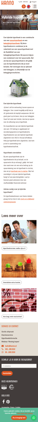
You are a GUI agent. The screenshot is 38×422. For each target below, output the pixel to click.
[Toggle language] (28, 6)
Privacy (12, 407)
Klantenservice (7, 335)
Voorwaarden (5, 407)
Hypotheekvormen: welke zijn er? (14, 248)
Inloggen (33, 2)
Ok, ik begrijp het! (19, 417)
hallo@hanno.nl (11, 346)
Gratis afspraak (8, 331)
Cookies (17, 407)
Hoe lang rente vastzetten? (12, 316)
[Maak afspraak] (24, 6)
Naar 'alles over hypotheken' (11, 22)
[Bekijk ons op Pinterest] (8, 401)
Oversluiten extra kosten (11, 282)
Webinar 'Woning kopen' (10, 341)
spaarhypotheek (16, 40)
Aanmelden (7, 373)
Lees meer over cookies (25, 413)
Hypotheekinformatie (9, 338)
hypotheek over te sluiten (19, 171)
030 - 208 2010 (24, 2)
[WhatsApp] (33, 417)
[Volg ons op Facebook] (4, 401)
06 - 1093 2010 (10, 352)
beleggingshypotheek (12, 43)
